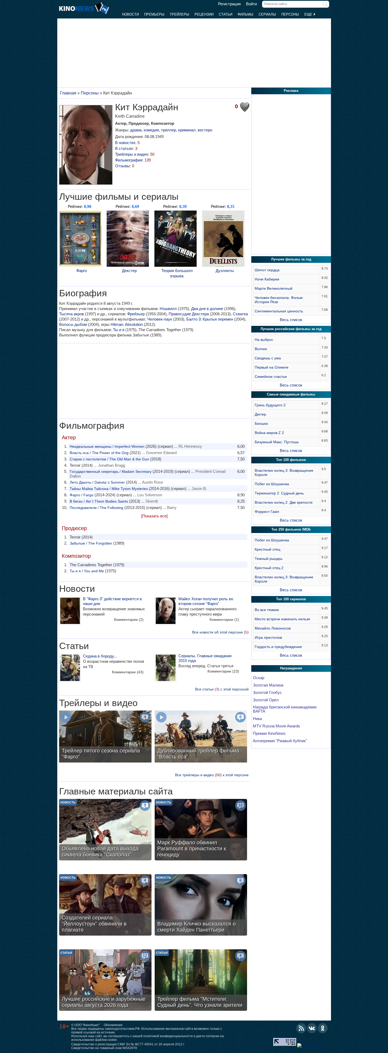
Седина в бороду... (100, 656)
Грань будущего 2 (270, 405)
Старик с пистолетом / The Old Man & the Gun (109, 459)
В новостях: (127, 142)
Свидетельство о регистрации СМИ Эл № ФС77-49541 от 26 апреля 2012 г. (128, 1044)
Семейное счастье (271, 376)
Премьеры (154, 14)
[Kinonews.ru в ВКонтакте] (312, 1028)
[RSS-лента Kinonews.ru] (301, 1028)
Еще (308, 14)
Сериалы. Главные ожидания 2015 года (204, 658)
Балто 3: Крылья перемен (209, 319)
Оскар (258, 678)
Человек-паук (159, 319)
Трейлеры (179, 14)
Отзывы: (124, 166)
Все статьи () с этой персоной (222, 689)
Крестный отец (267, 549)
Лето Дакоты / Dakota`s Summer (97, 482)
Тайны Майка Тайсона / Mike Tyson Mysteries (109, 489)
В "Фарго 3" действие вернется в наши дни (112, 601)
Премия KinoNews (269, 733)
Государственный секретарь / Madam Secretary (111, 471)
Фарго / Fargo (81, 495)
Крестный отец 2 (269, 568)
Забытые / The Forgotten (91, 543)
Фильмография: (133, 160)
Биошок (261, 423)
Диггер (260, 414)
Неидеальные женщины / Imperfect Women (107, 446)
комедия (151, 130)
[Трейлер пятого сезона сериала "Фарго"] (105, 737)
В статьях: (126, 148)
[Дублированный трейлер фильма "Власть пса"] (201, 737)
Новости (130, 14)
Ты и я (118, 329)
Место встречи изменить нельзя (282, 619)
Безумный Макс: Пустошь (277, 442)
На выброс (264, 339)
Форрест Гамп (267, 511)
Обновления (113, 1025)
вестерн (205, 130)
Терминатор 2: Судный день (279, 493)
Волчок (261, 349)
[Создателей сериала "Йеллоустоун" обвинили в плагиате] (105, 905)
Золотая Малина (268, 685)
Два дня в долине (207, 308)
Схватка (240, 314)
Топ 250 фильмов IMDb (291, 529)
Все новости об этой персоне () (220, 632)
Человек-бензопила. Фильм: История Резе (279, 300)
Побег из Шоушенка (272, 484)
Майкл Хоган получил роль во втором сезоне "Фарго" (205, 601)
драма (135, 130)
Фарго (81, 270)
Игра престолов (268, 637)
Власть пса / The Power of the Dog (99, 453)
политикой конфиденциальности (168, 1036)
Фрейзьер (136, 314)
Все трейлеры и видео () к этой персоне (212, 775)
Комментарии (129, 619)
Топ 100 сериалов (291, 599)
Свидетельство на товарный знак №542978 (104, 1048)
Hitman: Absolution (127, 324)
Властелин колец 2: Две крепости (284, 502)
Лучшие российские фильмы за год (291, 329)
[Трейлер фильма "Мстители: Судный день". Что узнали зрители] (201, 980)
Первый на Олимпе (271, 367)
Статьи (225, 14)
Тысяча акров (71, 314)
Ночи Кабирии (267, 279)
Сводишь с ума (268, 358)
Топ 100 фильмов (291, 460)
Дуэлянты (225, 270)
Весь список (291, 319)
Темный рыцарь (268, 558)
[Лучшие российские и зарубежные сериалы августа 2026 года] (105, 980)
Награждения (291, 668)
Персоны (290, 14)
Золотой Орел (266, 700)
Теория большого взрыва (177, 273)
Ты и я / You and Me (87, 571)
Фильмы (245, 14)
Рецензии (204, 14)
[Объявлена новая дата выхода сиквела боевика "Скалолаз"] (105, 830)
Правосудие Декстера (189, 314)
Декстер (129, 270)
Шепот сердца (267, 270)
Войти (251, 4)
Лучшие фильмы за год (291, 259)
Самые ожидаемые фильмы (291, 394)
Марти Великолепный (273, 288)
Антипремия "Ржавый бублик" (280, 741)
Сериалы (267, 14)
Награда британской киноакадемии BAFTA (284, 709)
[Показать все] (154, 516)
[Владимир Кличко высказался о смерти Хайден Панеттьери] (201, 905)
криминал (187, 130)
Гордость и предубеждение (278, 647)
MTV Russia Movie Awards (276, 726)
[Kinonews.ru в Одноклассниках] (323, 1028)
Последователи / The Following (96, 508)
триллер (168, 130)
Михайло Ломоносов (273, 628)
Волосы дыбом (73, 324)
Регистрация (229, 4)
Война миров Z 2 (269, 433)
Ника (257, 719)
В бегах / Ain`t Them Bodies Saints (99, 501)
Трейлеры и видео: (134, 154)
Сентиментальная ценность (279, 311)
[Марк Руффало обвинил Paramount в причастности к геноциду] (201, 830)
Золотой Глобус (267, 692)
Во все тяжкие (267, 610)
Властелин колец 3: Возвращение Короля (284, 472)
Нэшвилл (168, 308)
